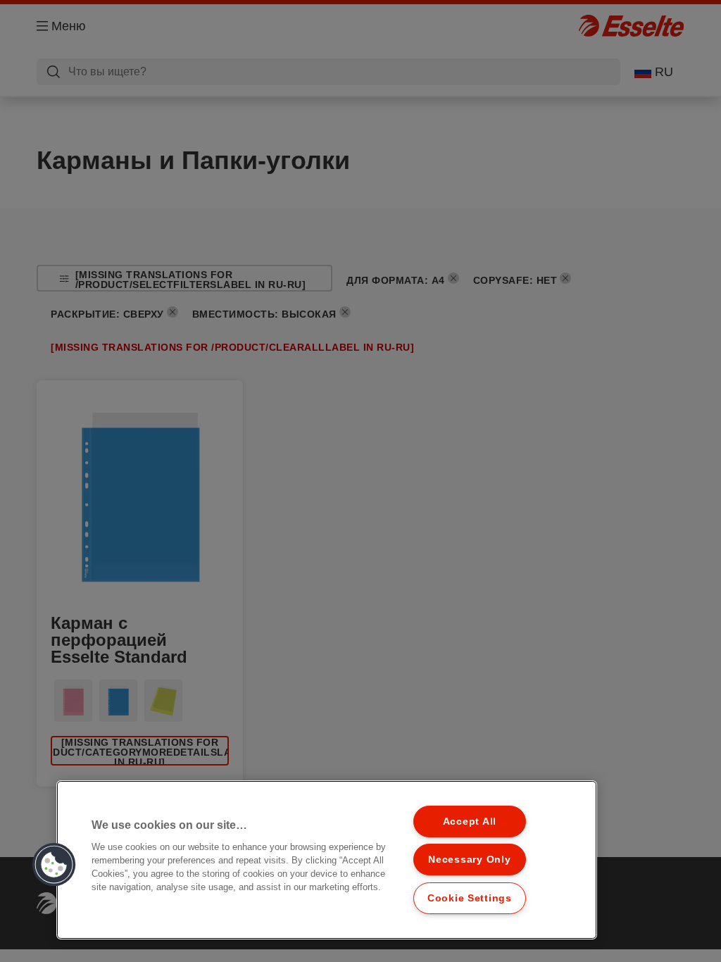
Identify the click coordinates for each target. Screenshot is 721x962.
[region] (326, 859)
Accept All (469, 821)
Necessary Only (469, 859)
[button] (54, 864)
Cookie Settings (469, 898)
